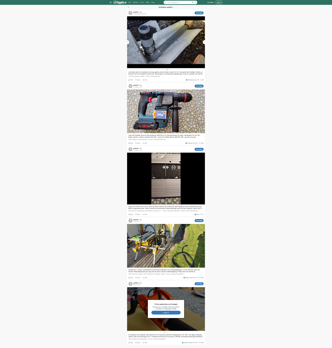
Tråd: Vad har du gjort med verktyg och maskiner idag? (146, 274)
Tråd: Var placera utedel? (136, 76)
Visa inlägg (199, 13)
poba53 (135, 12)
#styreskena (194, 211)
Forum (142, 2)
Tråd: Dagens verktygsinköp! (137, 139)
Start (129, 2)
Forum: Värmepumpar (153, 76)
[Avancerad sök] (195, 2)
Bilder (147, 2)
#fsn (188, 211)
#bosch (183, 211)
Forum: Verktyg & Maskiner (157, 139)
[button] (205, 42)
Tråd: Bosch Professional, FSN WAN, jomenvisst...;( (144, 211)
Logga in (166, 312)
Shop (153, 2)
